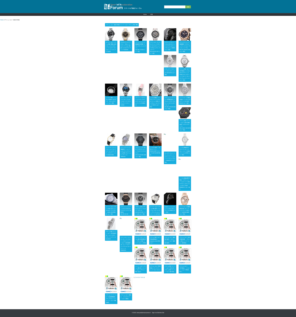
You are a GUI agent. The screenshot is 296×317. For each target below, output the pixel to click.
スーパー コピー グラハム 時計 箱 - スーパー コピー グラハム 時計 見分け (140, 269)
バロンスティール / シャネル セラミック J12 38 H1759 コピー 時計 (170, 71)
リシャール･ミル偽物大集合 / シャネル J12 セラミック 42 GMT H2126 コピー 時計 (185, 100)
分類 (151, 14)
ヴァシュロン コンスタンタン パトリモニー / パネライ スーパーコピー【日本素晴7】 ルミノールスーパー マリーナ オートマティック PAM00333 (126, 244)
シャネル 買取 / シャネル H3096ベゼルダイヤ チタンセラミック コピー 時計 (111, 100)
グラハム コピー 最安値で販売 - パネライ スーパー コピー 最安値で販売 (170, 240)
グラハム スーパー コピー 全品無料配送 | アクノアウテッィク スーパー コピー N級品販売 (111, 298)
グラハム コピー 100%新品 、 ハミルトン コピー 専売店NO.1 (184, 269)
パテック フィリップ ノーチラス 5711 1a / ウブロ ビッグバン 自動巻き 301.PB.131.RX (126, 210)
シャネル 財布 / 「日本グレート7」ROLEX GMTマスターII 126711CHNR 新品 (155, 151)
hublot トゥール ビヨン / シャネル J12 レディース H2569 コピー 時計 (170, 209)
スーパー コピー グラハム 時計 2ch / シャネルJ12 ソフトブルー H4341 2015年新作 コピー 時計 (111, 210)
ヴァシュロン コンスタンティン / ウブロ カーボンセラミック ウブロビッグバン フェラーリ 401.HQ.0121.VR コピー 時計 (155, 48)
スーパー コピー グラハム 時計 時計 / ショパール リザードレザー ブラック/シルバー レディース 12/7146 (155, 210)
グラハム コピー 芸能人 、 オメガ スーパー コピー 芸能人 (126, 296)
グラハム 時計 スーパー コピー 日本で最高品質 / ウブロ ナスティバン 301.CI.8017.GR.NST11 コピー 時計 (185, 125)
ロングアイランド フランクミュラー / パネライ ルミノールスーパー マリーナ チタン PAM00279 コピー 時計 (170, 158)
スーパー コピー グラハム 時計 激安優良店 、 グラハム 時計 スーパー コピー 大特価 (140, 240)
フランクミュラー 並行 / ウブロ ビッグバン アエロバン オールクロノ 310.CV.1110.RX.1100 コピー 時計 (140, 152)
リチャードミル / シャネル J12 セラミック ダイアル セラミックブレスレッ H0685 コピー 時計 (170, 46)
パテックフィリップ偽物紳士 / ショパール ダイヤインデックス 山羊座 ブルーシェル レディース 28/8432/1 (126, 152)
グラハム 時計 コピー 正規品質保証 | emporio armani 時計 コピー (155, 240)
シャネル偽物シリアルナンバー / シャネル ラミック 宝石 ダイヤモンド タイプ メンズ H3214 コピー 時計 (155, 102)
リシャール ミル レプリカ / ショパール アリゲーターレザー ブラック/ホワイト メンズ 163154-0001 (111, 151)
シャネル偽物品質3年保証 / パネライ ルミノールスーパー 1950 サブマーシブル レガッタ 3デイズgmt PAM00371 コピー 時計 (185, 183)
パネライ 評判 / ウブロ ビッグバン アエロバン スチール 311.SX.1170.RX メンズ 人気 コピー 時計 (140, 210)
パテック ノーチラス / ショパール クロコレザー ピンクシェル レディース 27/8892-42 (140, 101)
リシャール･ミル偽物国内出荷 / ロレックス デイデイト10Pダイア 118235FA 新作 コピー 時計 (185, 210)
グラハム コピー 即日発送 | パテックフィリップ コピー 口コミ (155, 268)
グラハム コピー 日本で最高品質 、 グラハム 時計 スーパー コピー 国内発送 (185, 240)
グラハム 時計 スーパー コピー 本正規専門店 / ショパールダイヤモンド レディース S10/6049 (111, 235)
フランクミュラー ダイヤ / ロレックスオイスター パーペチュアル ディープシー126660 (126, 101)
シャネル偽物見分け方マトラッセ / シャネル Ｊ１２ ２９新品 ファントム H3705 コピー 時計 (185, 151)
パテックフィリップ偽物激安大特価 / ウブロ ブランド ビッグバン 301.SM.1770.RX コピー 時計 (140, 47)
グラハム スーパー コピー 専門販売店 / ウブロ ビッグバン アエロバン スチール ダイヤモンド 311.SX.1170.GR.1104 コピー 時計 (170, 103)
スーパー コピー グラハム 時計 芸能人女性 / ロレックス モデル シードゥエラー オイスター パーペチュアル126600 (111, 47)
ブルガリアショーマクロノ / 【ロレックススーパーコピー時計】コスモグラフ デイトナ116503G (126, 46)
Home (145, 14)
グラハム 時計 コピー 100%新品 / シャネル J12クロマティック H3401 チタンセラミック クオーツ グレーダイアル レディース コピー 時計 (185, 74)
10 (144, 277)
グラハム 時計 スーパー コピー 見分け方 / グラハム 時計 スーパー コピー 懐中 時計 (170, 269)
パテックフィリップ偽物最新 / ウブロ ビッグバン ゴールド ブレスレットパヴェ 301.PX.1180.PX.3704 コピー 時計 (185, 47)
